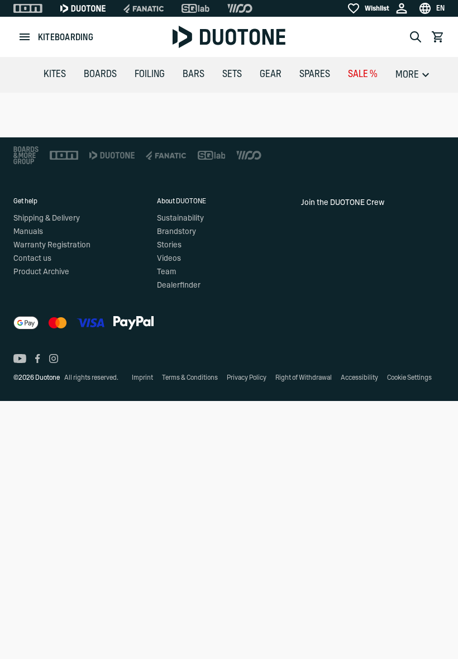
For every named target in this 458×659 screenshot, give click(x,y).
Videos (169, 258)
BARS (193, 74)
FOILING (150, 74)
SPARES (314, 74)
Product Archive (41, 272)
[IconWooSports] (239, 8)
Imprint (142, 377)
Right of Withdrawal (303, 377)
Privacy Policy (246, 377)
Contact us (32, 258)
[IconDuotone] (83, 8)
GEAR (271, 74)
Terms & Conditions (190, 377)
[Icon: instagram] (53, 358)
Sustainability (180, 218)
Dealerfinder (179, 285)
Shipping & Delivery (46, 218)
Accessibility (359, 377)
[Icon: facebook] (37, 358)
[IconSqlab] (195, 8)
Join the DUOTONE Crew (342, 203)
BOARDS (100, 74)
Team (166, 272)
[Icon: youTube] (19, 358)
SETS (232, 74)
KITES (55, 74)
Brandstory (176, 232)
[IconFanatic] (143, 8)
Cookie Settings (409, 377)
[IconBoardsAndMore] (26, 155)
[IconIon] (27, 8)
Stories (169, 245)
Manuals (28, 232)
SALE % (363, 74)
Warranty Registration (51, 245)
